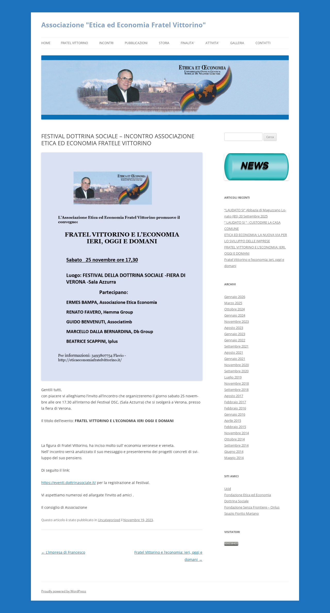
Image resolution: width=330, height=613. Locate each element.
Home (46, 43)
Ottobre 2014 (234, 439)
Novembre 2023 (236, 321)
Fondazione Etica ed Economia (247, 495)
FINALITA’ (187, 43)
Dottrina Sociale (236, 501)
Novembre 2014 (236, 433)
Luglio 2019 (233, 377)
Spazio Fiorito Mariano (241, 513)
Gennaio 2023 (234, 334)
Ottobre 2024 (234, 309)
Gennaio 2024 (234, 315)
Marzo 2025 (233, 303)
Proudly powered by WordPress (63, 591)
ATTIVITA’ (212, 43)
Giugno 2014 (233, 451)
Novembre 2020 (236, 364)
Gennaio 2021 (234, 358)
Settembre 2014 (236, 445)
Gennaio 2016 (234, 414)
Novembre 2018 (236, 383)
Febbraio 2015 (235, 426)
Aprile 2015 (232, 420)
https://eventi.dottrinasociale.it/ (68, 482)
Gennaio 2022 (234, 340)
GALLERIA (237, 43)
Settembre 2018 (236, 389)
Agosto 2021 (233, 352)
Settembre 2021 (236, 346)
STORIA (164, 43)
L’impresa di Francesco (63, 552)
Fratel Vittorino (74, 43)
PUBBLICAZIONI (136, 43)
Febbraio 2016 (235, 408)
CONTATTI (262, 43)
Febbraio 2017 (235, 402)
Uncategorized (109, 520)
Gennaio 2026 (234, 296)
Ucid (227, 488)
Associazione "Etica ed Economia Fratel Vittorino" (123, 24)
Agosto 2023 (233, 327)
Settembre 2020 (236, 371)
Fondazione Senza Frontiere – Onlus (251, 507)
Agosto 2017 (233, 395)
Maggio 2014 (234, 457)
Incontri (106, 43)
